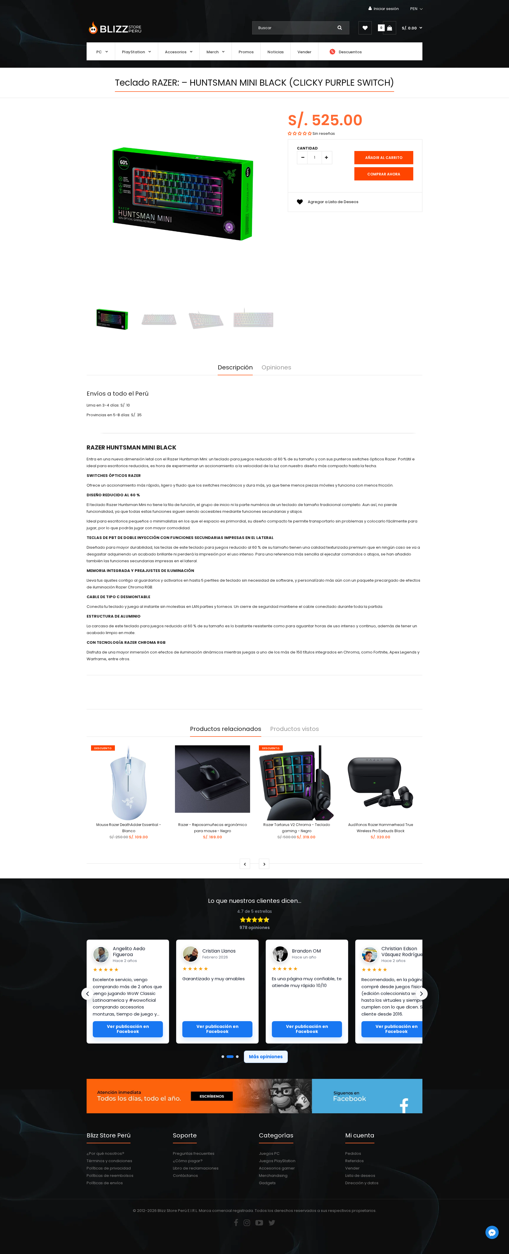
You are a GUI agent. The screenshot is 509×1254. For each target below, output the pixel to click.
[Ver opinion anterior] (87, 994)
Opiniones (276, 367)
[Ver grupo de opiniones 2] (230, 1056)
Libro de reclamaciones (196, 1168)
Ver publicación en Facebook (128, 1029)
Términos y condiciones (109, 1161)
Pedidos (353, 1153)
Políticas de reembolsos (110, 1175)
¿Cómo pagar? (188, 1161)
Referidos (354, 1161)
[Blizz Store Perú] (114, 34)
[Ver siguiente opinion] (421, 994)
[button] (416, 9)
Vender (352, 1168)
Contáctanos (185, 1175)
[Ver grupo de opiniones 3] (237, 1056)
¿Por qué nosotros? (105, 1153)
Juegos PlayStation (277, 1161)
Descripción (235, 367)
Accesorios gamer (277, 1168)
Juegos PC (269, 1153)
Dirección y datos (362, 1183)
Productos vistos (294, 729)
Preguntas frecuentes (193, 1153)
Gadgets (267, 1183)
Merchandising (273, 1175)
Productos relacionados (225, 729)
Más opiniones (266, 1057)
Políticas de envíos (105, 1183)
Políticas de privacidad (109, 1168)
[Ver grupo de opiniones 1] (223, 1056)
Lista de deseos (360, 1175)
